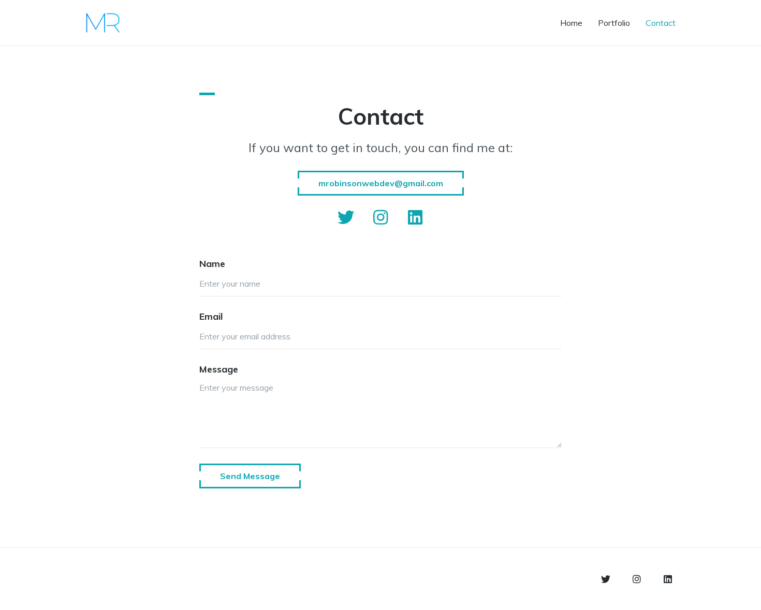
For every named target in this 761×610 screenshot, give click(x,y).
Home (571, 23)
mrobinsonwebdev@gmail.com (380, 183)
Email (211, 316)
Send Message (250, 476)
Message (218, 369)
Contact (661, 23)
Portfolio (614, 23)
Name (212, 264)
